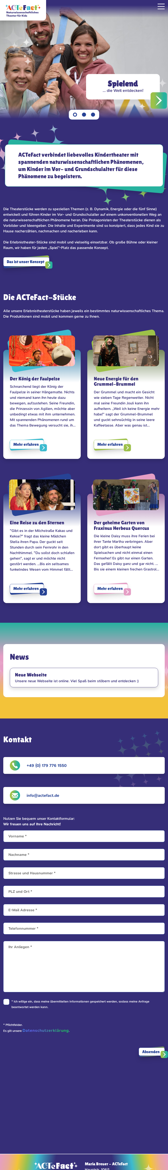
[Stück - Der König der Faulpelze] (84, 53)
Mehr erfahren (26, 444)
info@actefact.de (43, 795)
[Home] (23, 10)
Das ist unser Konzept (25, 261)
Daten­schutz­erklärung (46, 1030)
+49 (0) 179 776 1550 (47, 765)
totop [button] (161, 1163)
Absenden (151, 1051)
